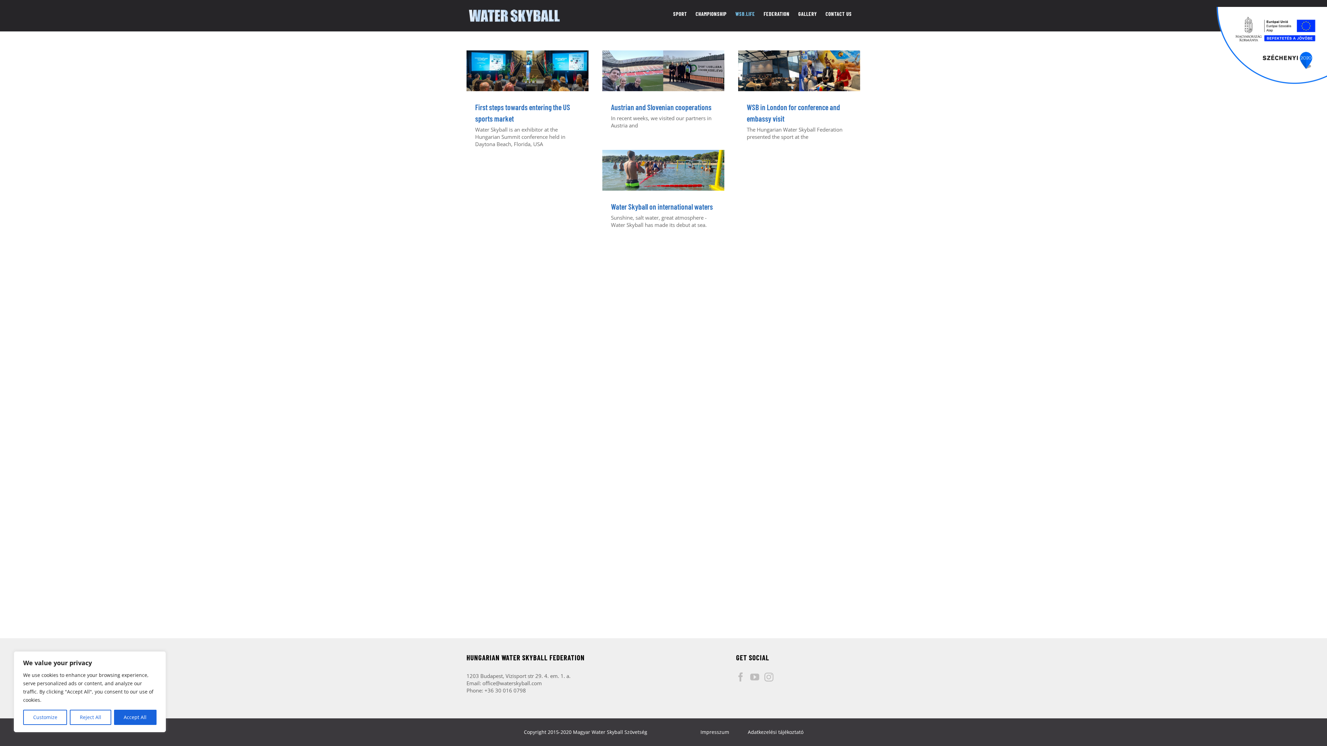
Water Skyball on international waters (662, 206)
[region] (90, 691)
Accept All (135, 717)
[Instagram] (768, 676)
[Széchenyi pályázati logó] (1271, 45)
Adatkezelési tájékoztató (775, 732)
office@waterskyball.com (512, 683)
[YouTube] (754, 676)
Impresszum (714, 732)
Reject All (90, 717)
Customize (45, 717)
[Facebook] (740, 676)
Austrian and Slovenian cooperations (661, 107)
